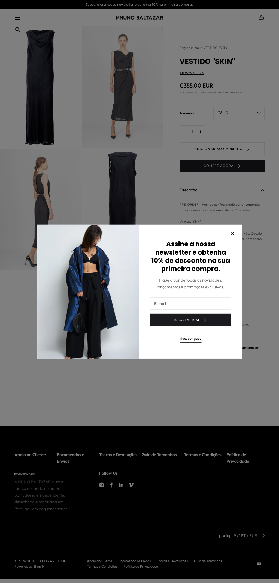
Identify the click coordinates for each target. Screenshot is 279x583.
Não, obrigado (190, 338)
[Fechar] (233, 234)
